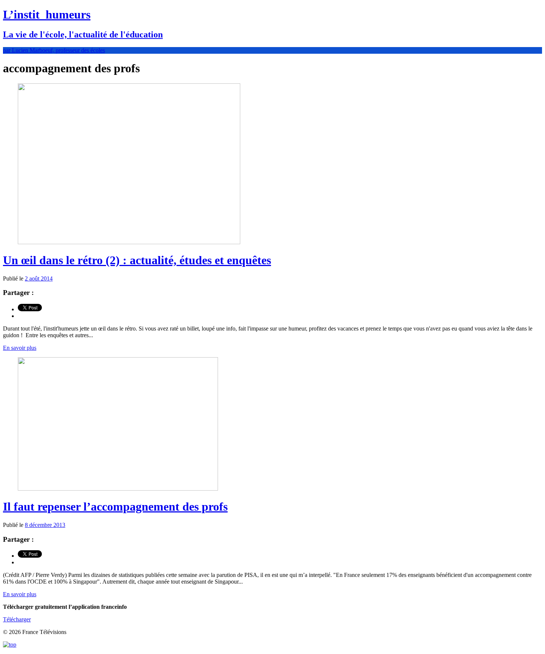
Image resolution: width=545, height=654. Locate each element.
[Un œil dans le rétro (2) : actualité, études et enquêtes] (129, 242)
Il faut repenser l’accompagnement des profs (115, 506)
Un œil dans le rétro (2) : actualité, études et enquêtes (137, 260)
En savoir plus (19, 348)
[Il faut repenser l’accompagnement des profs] (118, 488)
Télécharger (17, 619)
